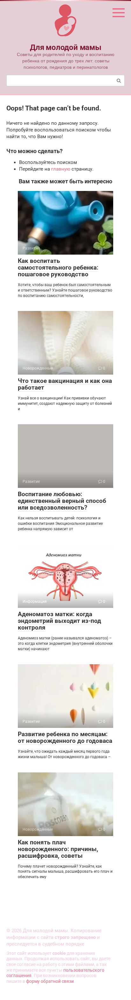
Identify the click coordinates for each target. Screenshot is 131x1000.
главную (60, 169)
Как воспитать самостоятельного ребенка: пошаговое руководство (58, 267)
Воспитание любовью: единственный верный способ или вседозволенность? (62, 500)
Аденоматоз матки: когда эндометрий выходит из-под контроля (59, 620)
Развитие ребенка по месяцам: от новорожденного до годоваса (65, 737)
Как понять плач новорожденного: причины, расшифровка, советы (58, 849)
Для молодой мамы (65, 47)
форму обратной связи (50, 981)
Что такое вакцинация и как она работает (65, 384)
